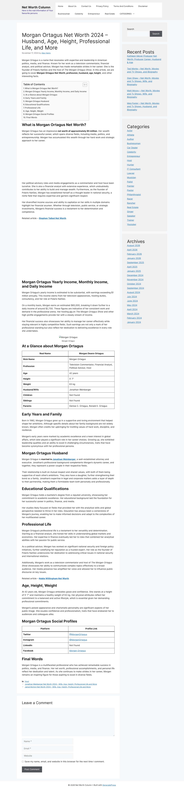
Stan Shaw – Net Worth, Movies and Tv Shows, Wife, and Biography (143, 81)
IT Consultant (133, 169)
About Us (72, 6)
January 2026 (134, 258)
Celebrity (79, 14)
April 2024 (132, 309)
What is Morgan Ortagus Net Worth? (41, 88)
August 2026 (133, 245)
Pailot (130, 182)
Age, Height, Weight (34, 111)
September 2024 (135, 288)
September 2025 (135, 262)
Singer (130, 211)
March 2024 (133, 313)
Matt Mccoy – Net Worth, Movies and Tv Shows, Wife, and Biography (143, 93)
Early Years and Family (35, 98)
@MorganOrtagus (78, 634)
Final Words (31, 117)
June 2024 (132, 301)
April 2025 (132, 267)
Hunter (130, 164)
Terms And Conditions (123, 6)
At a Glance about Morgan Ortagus (41, 95)
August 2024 (133, 292)
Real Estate (110, 14)
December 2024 (135, 275)
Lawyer (130, 173)
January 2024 (134, 322)
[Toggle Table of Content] (83, 84)
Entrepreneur (94, 14)
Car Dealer (132, 147)
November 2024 (135, 279)
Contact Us (86, 6)
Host (27, 681)
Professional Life (32, 108)
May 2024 (132, 305)
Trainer (130, 220)
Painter (130, 186)
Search (130, 29)
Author (130, 139)
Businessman (64, 14)
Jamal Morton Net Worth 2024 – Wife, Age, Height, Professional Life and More (58, 687)
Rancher (131, 203)
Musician (131, 177)
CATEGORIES (126, 14)
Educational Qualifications (37, 104)
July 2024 (132, 296)
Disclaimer (143, 6)
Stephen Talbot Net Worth (52, 218)
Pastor (130, 190)
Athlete (130, 135)
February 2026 (134, 254)
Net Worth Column (36, 7)
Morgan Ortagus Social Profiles (39, 114)
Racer (130, 199)
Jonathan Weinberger (64, 459)
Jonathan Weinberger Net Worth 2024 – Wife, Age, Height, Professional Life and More (61, 684)
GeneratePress (109, 785)
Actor (129, 130)
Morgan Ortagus (77, 650)
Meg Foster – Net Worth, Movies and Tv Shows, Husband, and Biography (143, 106)
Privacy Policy (102, 6)
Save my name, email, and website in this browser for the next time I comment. (65, 761)
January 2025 (134, 271)
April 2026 (132, 249)
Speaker (131, 216)
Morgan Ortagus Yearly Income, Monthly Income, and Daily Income (55, 91)
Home (60, 6)
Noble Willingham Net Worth (54, 578)
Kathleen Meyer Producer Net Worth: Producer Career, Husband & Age (144, 59)
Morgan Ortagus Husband (37, 101)
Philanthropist (134, 194)
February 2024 (134, 318)
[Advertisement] (68, 163)
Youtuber (131, 224)
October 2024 (134, 284)
